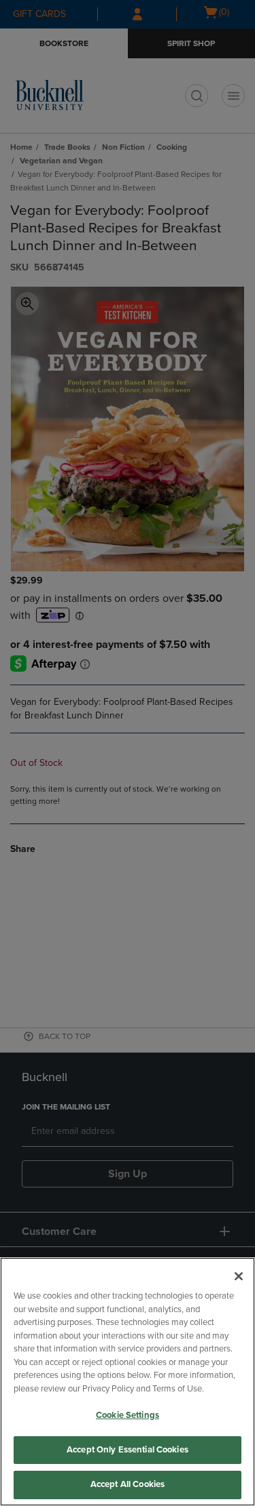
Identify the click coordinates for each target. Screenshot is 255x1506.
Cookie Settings (127, 1415)
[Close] (239, 1276)
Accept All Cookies (127, 1484)
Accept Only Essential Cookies (127, 1449)
